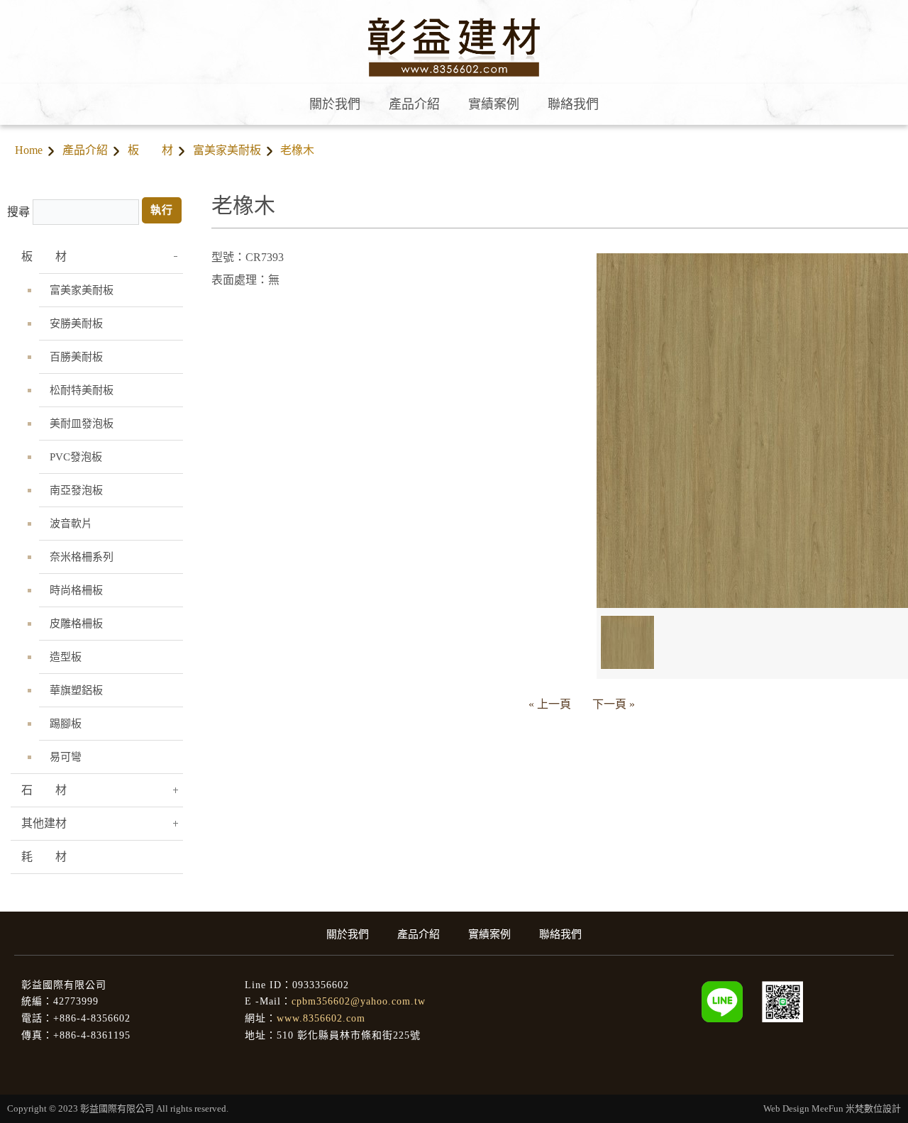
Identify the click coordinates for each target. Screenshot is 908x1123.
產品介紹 (85, 150)
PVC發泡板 (76, 457)
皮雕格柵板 (76, 623)
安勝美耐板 (76, 323)
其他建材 (44, 823)
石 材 (44, 790)
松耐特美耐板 (82, 390)
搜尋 (18, 212)
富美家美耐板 (227, 150)
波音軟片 (71, 523)
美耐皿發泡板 (82, 423)
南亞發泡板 (76, 490)
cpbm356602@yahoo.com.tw (359, 1001)
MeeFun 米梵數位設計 (856, 1108)
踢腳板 (66, 723)
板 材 (150, 150)
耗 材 (44, 857)
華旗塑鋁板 (76, 690)
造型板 (66, 657)
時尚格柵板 (76, 590)
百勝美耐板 (76, 357)
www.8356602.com (321, 1018)
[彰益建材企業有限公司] (782, 1000)
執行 (161, 210)
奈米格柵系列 (82, 557)
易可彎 (66, 757)
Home (29, 150)
